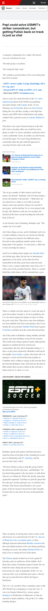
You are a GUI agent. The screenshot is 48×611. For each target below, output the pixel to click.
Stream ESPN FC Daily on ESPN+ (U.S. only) (23, 89)
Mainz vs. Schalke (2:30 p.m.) (14, 445)
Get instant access (27, 93)
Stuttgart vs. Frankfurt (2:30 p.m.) (15, 420)
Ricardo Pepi (38, 253)
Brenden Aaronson (34, 543)
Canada (24, 104)
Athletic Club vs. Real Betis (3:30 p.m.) (17, 436)
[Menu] (3, 2)
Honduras (6, 595)
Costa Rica (6, 330)
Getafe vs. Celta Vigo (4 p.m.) (14, 425)
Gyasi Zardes (17, 354)
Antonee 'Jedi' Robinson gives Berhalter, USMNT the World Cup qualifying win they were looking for (27, 169)
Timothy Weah (28, 326)
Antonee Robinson (36, 117)
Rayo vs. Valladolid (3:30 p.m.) (14, 438)
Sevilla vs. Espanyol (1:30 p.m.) (14, 431)
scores (43, 3)
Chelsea (9, 558)
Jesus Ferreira (37, 108)
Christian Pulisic (33, 549)
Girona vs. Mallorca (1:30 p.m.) (14, 434)
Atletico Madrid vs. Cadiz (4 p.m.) (15, 423)
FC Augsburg (27, 458)
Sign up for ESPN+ (9, 412)
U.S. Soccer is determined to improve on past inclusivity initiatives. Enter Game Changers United (26, 157)
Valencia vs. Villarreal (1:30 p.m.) (15, 418)
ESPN (13, 2)
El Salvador (18, 108)
